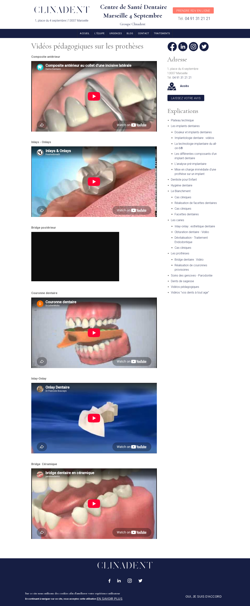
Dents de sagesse (182, 281)
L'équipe (99, 33)
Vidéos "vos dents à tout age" (190, 292)
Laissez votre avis (186, 98)
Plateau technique (182, 120)
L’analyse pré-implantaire (190, 164)
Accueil (85, 33)
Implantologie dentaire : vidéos (194, 138)
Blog (130, 33)
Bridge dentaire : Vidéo (189, 259)
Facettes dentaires (187, 214)
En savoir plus (110, 598)
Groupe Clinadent (132, 24)
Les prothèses (180, 253)
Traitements (162, 33)
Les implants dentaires (185, 126)
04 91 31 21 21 (197, 18)
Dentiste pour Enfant (184, 179)
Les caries (177, 220)
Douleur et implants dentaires (193, 132)
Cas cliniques (183, 197)
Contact (143, 33)
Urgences (115, 33)
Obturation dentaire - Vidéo (192, 232)
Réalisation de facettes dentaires (196, 203)
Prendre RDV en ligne (193, 10)
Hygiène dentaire (181, 185)
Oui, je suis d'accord (204, 596)
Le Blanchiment (181, 191)
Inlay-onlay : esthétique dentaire (195, 226)
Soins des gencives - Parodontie (191, 275)
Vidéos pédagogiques (185, 287)
